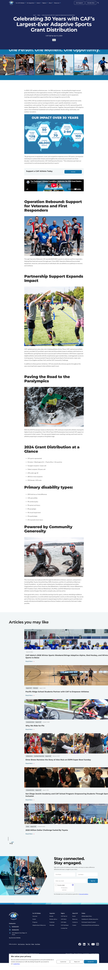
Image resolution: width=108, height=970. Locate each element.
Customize (63, 961)
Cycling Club (64, 928)
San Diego (37, 944)
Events (74, 916)
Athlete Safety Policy (87, 916)
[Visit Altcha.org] (73, 885)
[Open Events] (40, 3)
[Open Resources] (60, 3)
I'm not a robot (61, 885)
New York (28, 944)
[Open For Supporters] (35, 3)
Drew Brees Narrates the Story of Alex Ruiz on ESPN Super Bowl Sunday (58, 760)
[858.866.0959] (10, 927)
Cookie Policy (16, 963)
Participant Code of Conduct (89, 922)
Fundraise (51, 922)
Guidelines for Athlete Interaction (90, 919)
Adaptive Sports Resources (39, 925)
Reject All (77, 961)
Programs (34, 922)
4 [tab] (11, 844)
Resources (74, 919)
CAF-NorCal (64, 916)
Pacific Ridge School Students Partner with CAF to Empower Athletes (57, 692)
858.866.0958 (15, 929)
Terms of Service (78, 953)
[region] (54, 960)
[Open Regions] (47, 3)
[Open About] (52, 3)
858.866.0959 (15, 926)
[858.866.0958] (10, 930)
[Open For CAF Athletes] (25, 3)
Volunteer (51, 925)
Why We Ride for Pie (35, 726)
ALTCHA (64, 890)
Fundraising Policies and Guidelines (90, 925)
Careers (74, 925)
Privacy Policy (69, 953)
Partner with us (53, 919)
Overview (34, 916)
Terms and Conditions (83, 894)
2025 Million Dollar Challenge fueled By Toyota (47, 830)
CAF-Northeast (64, 925)
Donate (51, 916)
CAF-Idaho (63, 922)
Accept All (91, 961)
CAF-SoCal (63, 919)
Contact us (75, 922)
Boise (32, 944)
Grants (34, 919)
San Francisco (21, 944)
